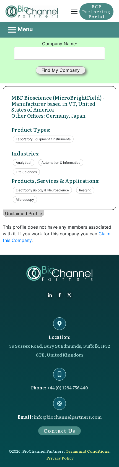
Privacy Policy (60, 458)
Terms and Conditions (87, 451)
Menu (24, 29)
